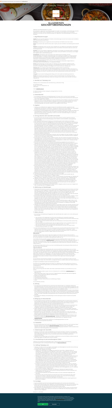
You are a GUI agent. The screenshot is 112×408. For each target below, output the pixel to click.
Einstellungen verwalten (60, 399)
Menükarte (45, 5)
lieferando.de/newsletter (54, 325)
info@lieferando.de (40, 88)
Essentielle (54, 404)
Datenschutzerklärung (62, 342)
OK (43, 404)
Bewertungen (52, 5)
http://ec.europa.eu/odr (50, 316)
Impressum (68, 5)
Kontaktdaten (60, 5)
